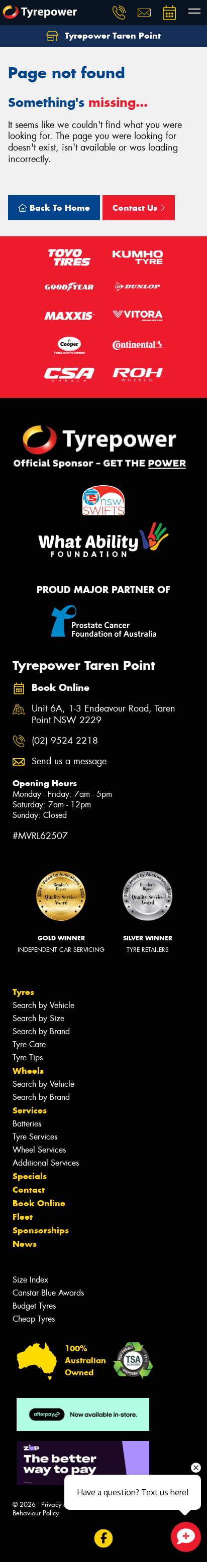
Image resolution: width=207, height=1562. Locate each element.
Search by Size (38, 1018)
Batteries (27, 1123)
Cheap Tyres (34, 1319)
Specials (30, 1176)
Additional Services (46, 1163)
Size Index (30, 1279)
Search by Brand (41, 1031)
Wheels (28, 1070)
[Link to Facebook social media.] (103, 1538)
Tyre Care (29, 1044)
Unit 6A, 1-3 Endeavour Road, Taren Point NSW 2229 (103, 714)
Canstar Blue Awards (48, 1293)
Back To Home (58, 207)
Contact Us (136, 207)
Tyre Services (35, 1136)
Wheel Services (39, 1150)
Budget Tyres (34, 1306)
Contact (29, 1189)
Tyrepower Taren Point (111, 35)
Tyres (23, 992)
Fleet (23, 1216)
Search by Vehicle (43, 1005)
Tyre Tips (28, 1057)
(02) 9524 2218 (65, 741)
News (25, 1243)
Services (30, 1110)
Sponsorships (41, 1230)
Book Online (39, 1203)
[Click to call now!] (119, 12)
